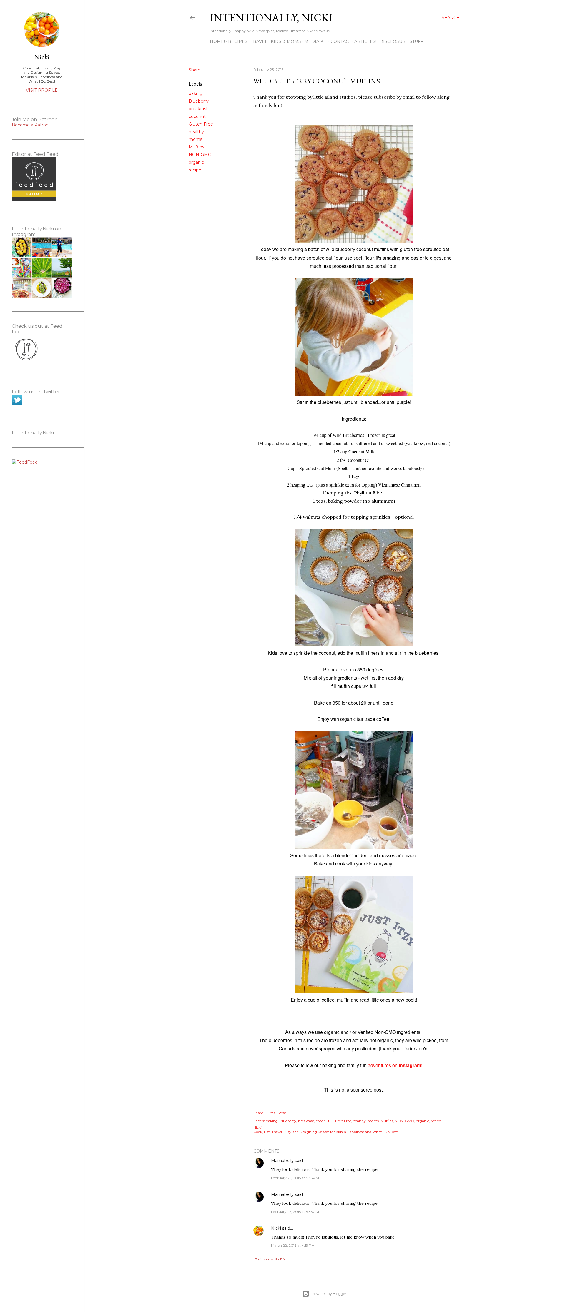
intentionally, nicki (271, 17)
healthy (196, 131)
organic (196, 162)
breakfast (198, 108)
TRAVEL (259, 41)
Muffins (196, 147)
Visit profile (42, 90)
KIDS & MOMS (286, 41)
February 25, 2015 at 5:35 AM (295, 1178)
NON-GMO (200, 154)
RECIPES (237, 41)
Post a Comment (270, 1258)
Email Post (276, 1113)
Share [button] (194, 70)
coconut (197, 116)
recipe (195, 170)
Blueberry (199, 101)
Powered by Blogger (329, 1293)
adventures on (395, 1065)
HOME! (217, 41)
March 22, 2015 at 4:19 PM (293, 1245)
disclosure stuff (401, 41)
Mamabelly (282, 1160)
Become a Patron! (30, 125)
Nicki (276, 1228)
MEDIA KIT (315, 41)
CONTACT (340, 41)
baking (195, 93)
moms (195, 139)
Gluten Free (201, 124)
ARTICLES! (365, 41)
